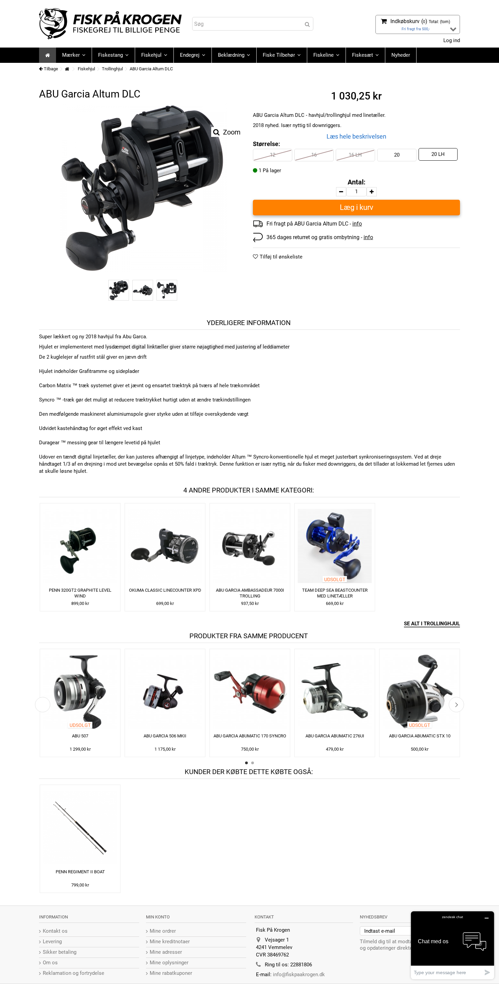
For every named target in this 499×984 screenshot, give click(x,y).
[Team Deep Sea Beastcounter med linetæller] (335, 546)
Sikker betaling (59, 952)
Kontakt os (55, 931)
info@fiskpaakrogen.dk (299, 974)
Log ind (451, 40)
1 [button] (246, 763)
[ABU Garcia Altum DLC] (142, 188)
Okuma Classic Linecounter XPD (165, 590)
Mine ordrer (163, 931)
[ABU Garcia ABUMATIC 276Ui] (335, 691)
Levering (52, 941)
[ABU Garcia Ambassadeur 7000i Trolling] (250, 546)
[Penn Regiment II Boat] (80, 827)
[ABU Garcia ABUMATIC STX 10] (420, 691)
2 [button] (252, 763)
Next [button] (456, 704)
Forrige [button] (42, 192)
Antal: (357, 182)
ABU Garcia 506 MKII (165, 735)
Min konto (158, 916)
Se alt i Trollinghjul (432, 624)
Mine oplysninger (169, 963)
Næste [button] (242, 192)
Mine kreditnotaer (170, 941)
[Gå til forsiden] (67, 69)
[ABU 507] (80, 691)
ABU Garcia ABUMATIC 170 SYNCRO (250, 735)
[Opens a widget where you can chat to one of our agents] (452, 945)
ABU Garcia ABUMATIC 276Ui (335, 735)
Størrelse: (267, 144)
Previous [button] (42, 704)
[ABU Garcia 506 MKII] (165, 691)
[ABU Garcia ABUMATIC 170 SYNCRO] (250, 691)
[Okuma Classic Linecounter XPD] (165, 546)
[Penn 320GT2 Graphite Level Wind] (80, 546)
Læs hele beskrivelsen (356, 136)
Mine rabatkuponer (171, 973)
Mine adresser (166, 952)
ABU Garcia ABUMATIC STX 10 (419, 735)
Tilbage (50, 68)
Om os (50, 963)
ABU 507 (80, 735)
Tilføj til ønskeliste (281, 257)
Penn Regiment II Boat (80, 871)
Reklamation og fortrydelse (73, 973)
